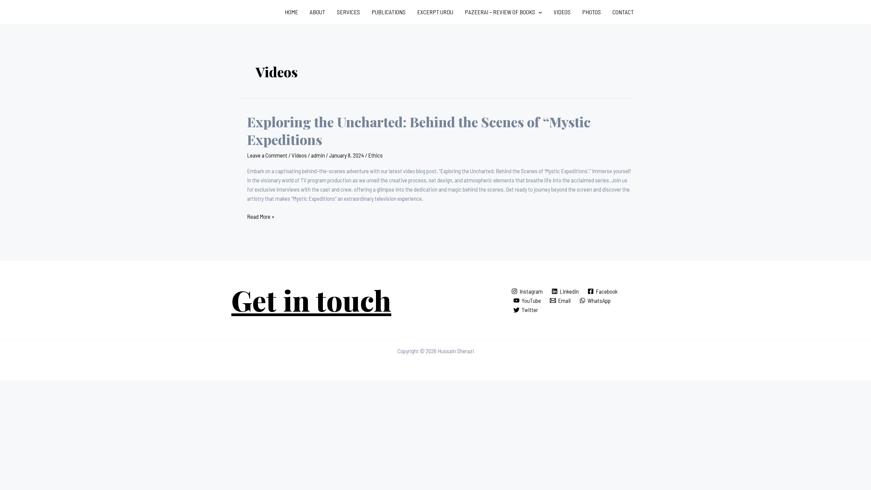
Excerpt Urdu (435, 12)
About (317, 12)
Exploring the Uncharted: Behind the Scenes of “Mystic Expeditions (419, 130)
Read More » (261, 216)
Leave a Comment (267, 155)
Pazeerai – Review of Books (500, 12)
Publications (389, 12)
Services (348, 12)
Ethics (375, 155)
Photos (591, 12)
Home (291, 12)
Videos (562, 12)
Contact (623, 12)
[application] (538, 12)
